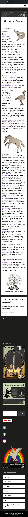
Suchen (5, 409)
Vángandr (7, 477)
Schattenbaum (7, 5)
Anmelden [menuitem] (3, 1)
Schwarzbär (8, 481)
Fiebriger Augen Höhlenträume (12, 491)
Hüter (6, 500)
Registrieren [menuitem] (10, 1)
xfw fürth (16, 291)
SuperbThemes (14, 514)
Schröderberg (8, 495)
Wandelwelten (7, 28)
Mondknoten (8, 486)
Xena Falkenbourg (10, 291)
